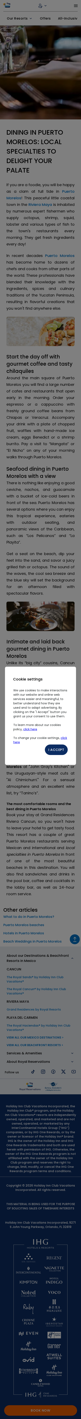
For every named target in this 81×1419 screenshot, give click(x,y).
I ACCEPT (56, 749)
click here (30, 729)
